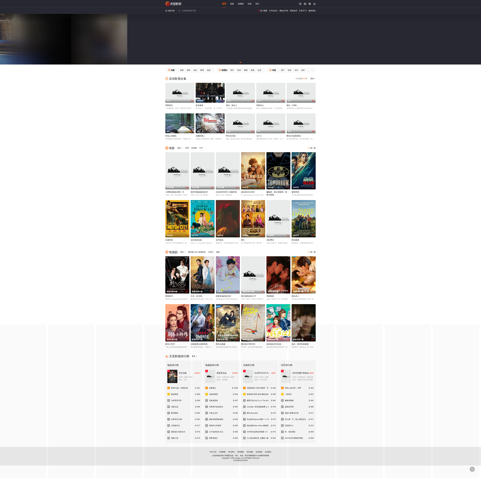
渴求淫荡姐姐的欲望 (199, 192)
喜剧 (208, 70)
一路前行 (288, 394)
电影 (232, 4)
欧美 (239, 70)
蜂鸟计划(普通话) (294, 136)
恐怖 (188, 70)
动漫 (249, 4)
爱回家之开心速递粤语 (197, 252)
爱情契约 (169, 296)
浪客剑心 (260, 105)
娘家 (218, 252)
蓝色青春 (199, 105)
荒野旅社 (169, 105)
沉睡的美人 (200, 136)
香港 (252, 70)
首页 (224, 4)
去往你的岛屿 (196, 240)
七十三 (259, 136)
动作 (195, 70)
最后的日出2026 (248, 192)
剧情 (182, 70)
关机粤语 (270, 240)
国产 (232, 70)
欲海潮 (194, 148)
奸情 (187, 148)
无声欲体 (219, 240)
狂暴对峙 (169, 240)
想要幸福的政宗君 (223, 296)
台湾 (259, 70)
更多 (313, 79)
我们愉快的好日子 (248, 296)
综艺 (257, 4)
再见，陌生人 (231, 105)
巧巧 (201, 148)
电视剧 (241, 4)
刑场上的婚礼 (171, 136)
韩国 (246, 70)
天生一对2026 (196, 296)
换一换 (312, 148)
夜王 (243, 240)
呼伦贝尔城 (230, 136)
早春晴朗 (270, 296)
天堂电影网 (173, 4)
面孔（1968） (292, 105)
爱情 (202, 70)
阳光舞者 (295, 240)
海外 (303, 70)
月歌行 (211, 252)
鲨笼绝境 (295, 192)
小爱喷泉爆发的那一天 (174, 192)
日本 (296, 70)
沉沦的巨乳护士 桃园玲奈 (226, 192)
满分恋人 (295, 296)
